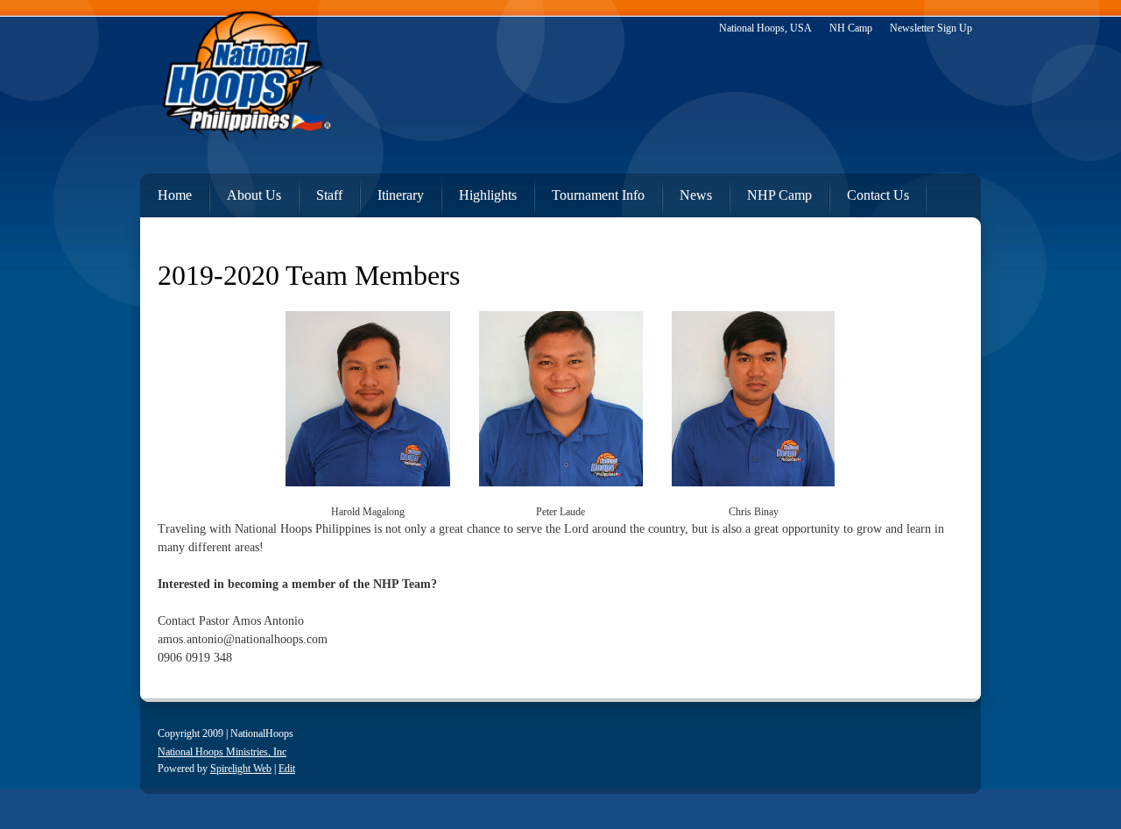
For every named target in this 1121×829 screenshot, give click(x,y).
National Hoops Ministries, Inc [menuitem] (222, 752)
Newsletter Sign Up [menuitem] (931, 28)
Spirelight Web (240, 768)
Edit (286, 768)
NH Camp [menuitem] (850, 28)
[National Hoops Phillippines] (245, 82)
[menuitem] (166, 191)
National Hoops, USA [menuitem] (765, 28)
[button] (367, 411)
